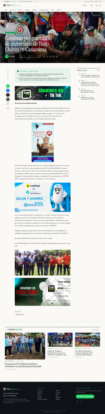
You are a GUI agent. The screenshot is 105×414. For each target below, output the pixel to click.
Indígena (34, 10)
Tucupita (58, 393)
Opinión (59, 10)
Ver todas (95, 330)
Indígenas (58, 397)
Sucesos (20, 10)
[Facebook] (100, 5)
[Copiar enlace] (8, 108)
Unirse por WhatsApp (86, 396)
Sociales (39, 397)
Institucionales (11, 15)
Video (52, 10)
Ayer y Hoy (12, 10)
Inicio (6, 10)
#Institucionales (19, 314)
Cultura (39, 395)
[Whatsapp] (96, 5)
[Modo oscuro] (91, 5)
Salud (57, 395)
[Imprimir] (57, 56)
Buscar (85, 5)
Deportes (27, 10)
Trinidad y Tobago (43, 10)
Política (57, 391)
